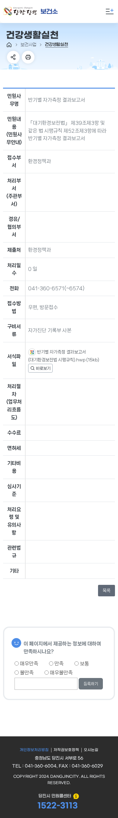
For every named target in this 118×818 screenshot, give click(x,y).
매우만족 (28, 663)
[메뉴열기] (109, 11)
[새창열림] (40, 368)
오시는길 (91, 750)
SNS (13, 57)
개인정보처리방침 (34, 750)
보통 (84, 663)
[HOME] (9, 45)
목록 (106, 590)
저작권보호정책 (66, 750)
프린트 (28, 57)
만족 (58, 663)
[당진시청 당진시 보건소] (37, 12)
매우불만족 (61, 672)
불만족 (26, 672)
